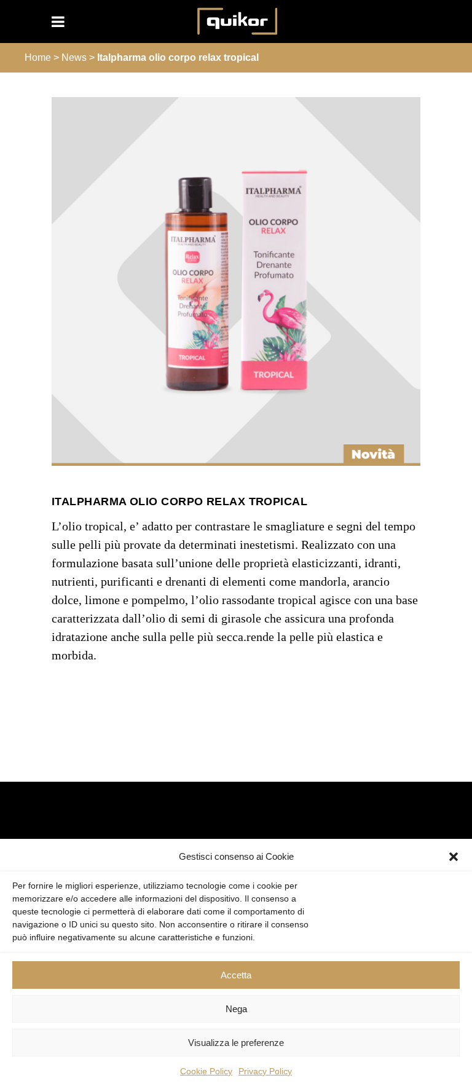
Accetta (236, 975)
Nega (236, 1009)
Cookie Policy (206, 1071)
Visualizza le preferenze (236, 1042)
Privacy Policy (265, 1071)
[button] (453, 857)
